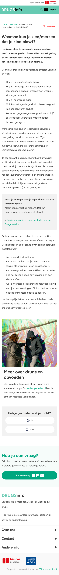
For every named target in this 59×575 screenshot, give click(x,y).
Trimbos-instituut (48, 569)
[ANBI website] (42, 561)
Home (4, 24)
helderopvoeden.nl (36, 388)
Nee (32, 429)
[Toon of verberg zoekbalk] (41, 9)
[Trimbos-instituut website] (12, 560)
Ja (32, 420)
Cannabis (13, 24)
